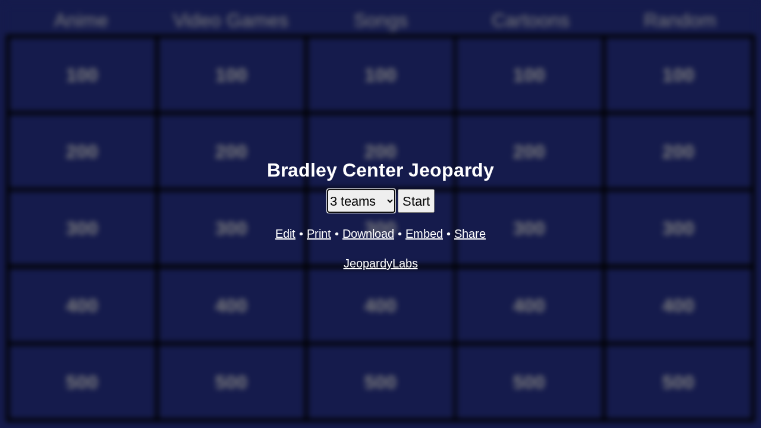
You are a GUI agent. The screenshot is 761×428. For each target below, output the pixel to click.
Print (319, 233)
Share (470, 233)
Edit (285, 233)
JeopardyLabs (381, 263)
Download (368, 233)
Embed (424, 233)
